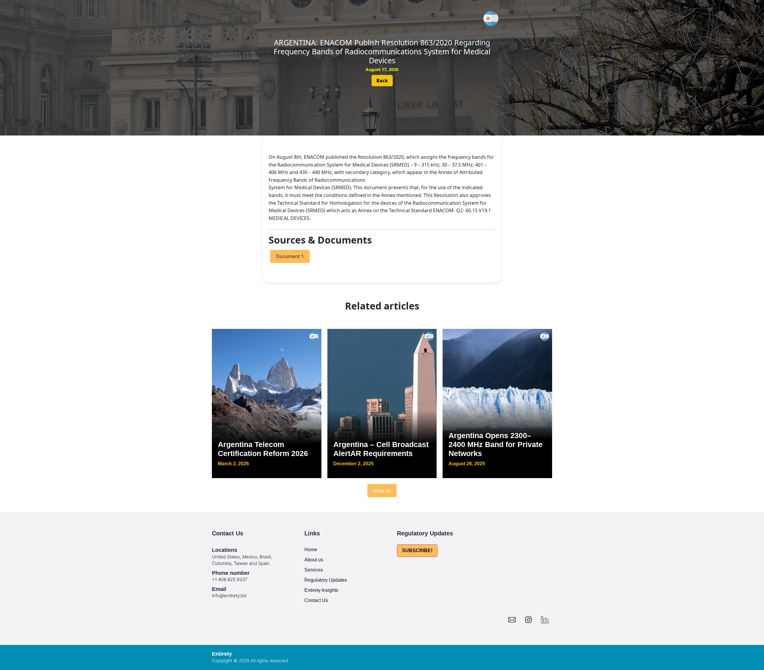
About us (313, 559)
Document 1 (290, 256)
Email (219, 589)
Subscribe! (417, 550)
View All (382, 490)
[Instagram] (528, 619)
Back (382, 80)
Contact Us (316, 600)
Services (313, 569)
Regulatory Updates (325, 580)
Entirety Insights (321, 590)
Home (310, 549)
